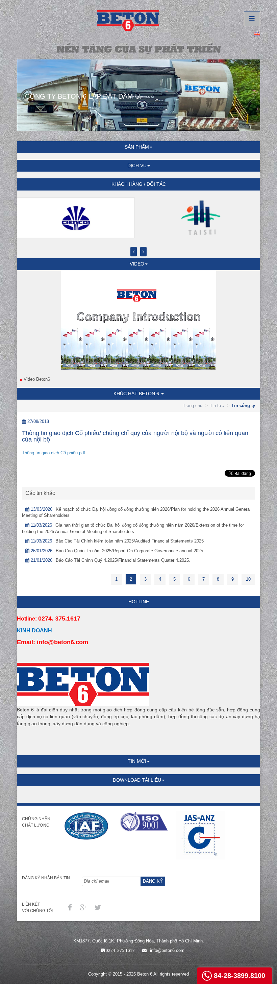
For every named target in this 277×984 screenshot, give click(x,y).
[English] (257, 33)
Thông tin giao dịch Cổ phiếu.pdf (53, 452)
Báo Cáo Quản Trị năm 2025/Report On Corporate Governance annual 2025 (129, 550)
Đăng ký (153, 881)
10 (248, 579)
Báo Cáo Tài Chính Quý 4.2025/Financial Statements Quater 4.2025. (123, 560)
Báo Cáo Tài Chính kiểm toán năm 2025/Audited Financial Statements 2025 (129, 541)
